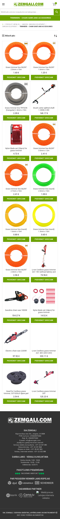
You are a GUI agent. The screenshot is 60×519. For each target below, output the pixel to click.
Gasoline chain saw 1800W (16, 310)
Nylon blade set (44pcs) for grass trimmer (44, 311)
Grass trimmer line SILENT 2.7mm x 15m (16, 190)
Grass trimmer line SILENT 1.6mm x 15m (43, 68)
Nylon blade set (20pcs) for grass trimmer (16, 149)
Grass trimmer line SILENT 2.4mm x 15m (16, 271)
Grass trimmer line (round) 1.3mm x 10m (43, 230)
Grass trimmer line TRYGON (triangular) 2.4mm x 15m (16, 109)
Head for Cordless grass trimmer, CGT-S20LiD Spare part (16, 392)
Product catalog (12, 24)
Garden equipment (9, 26)
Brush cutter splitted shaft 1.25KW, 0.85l (43, 109)
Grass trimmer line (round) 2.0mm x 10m (43, 190)
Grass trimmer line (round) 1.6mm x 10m (16, 230)
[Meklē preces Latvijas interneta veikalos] (45, 495)
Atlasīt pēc (10, 36)
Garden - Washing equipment (33, 24)
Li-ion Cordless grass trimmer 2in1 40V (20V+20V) (44, 352)
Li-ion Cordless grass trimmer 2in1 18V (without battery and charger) (44, 271)
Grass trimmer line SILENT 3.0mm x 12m (43, 149)
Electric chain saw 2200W (16, 351)
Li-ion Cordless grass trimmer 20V (44, 392)
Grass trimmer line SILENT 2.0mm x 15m (16, 68)
